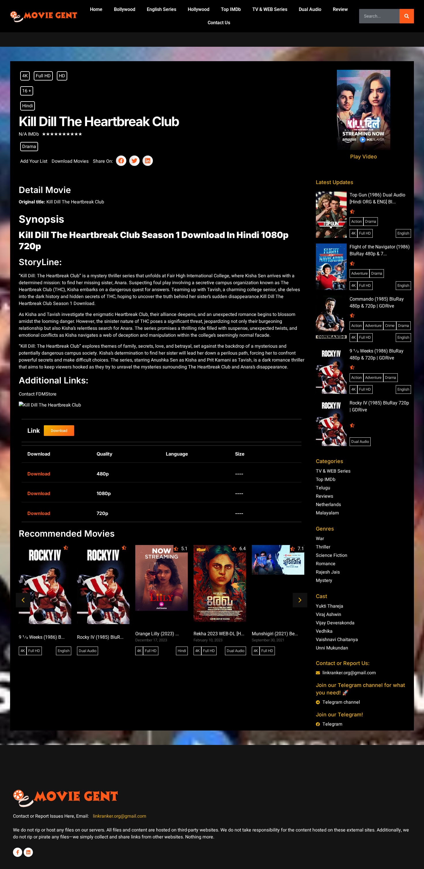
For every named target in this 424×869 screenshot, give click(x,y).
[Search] (406, 16)
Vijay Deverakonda (335, 622)
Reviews (324, 496)
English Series (161, 9)
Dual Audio (310, 9)
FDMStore (46, 394)
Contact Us (219, 22)
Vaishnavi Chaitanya (337, 639)
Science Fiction (331, 555)
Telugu (323, 487)
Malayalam (327, 513)
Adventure (359, 273)
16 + (26, 90)
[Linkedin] (28, 852)
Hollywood (198, 9)
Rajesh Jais (328, 572)
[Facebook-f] (17, 852)
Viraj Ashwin (328, 614)
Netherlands (328, 504)
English (64, 650)
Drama (29, 146)
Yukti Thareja (329, 606)
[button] (121, 161)
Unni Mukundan (332, 648)
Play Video (363, 156)
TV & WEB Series (269, 9)
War (320, 538)
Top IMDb (231, 9)
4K (25, 75)
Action (356, 221)
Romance (325, 563)
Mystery (324, 580)
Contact (27, 394)
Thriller (323, 547)
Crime (390, 325)
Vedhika (324, 631)
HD (62, 75)
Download (38, 474)
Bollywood (124, 9)
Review (340, 9)
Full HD (43, 75)
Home (96, 9)
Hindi (27, 105)
